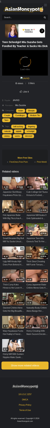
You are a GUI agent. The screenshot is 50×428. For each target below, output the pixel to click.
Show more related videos (25, 365)
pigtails (18, 131)
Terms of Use (25, 410)
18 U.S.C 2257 (25, 394)
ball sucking (18, 126)
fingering (31, 126)
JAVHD (16, 100)
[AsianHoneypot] (23, 9)
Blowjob (31, 110)
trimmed (28, 136)
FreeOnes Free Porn (18, 162)
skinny (7, 136)
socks (17, 136)
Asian (20, 110)
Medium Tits (35, 115)
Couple (7, 115)
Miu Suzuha (20, 105)
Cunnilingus (20, 115)
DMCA (25, 399)
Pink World (42, 162)
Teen (6, 120)
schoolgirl (30, 131)
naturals (7, 131)
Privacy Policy (25, 405)
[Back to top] (45, 423)
